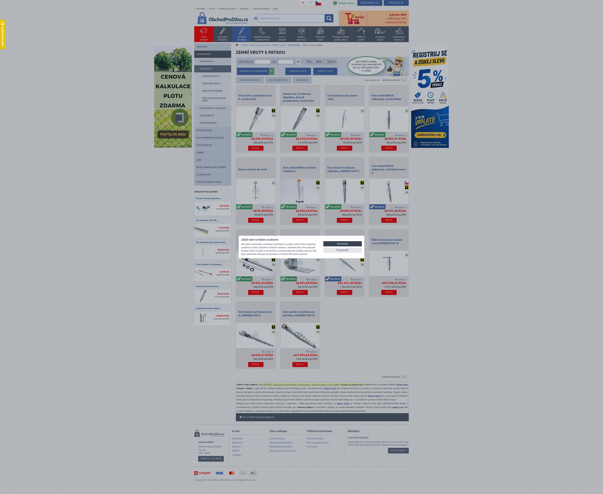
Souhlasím (342, 243)
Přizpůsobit (342, 250)
